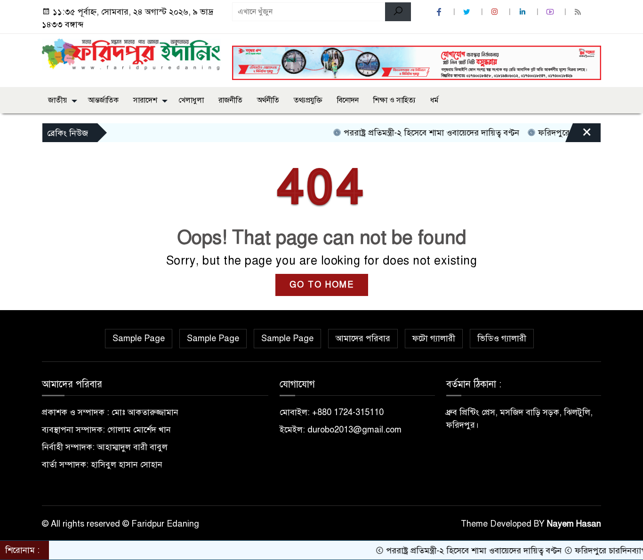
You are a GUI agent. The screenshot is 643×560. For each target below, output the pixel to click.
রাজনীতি (230, 100)
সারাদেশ (145, 100)
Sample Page (139, 338)
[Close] (578, 135)
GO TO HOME (321, 285)
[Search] (398, 11)
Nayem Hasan (574, 524)
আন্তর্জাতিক (103, 100)
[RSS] (579, 12)
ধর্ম (434, 100)
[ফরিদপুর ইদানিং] (131, 53)
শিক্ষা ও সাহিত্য (394, 100)
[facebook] (440, 12)
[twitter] (468, 12)
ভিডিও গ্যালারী (501, 338)
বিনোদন (348, 100)
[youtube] (551, 12)
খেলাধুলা (191, 100)
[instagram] (495, 12)
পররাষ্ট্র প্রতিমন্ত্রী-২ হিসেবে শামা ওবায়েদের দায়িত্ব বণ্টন (419, 133)
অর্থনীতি (268, 100)
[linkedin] (523, 12)
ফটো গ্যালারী (433, 338)
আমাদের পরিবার (363, 338)
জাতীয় (57, 100)
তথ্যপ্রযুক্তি (308, 100)
